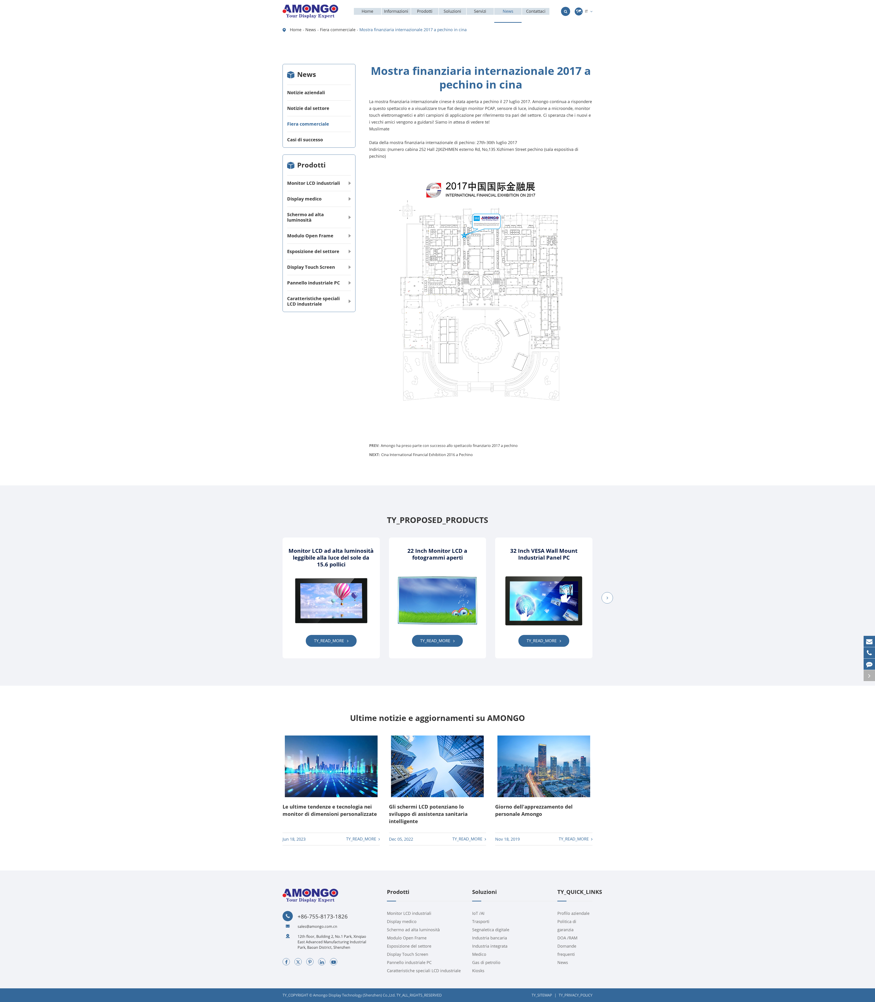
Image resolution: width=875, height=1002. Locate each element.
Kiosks (478, 970)
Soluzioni (484, 892)
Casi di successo (305, 140)
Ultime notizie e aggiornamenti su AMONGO (437, 718)
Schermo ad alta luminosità (305, 217)
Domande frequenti (566, 950)
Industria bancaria (489, 938)
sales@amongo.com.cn (317, 926)
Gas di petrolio (486, 962)
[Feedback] (869, 664)
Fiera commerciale (337, 29)
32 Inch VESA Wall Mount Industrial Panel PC (543, 554)
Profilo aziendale (573, 913)
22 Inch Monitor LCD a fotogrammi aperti (437, 554)
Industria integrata (489, 946)
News (310, 29)
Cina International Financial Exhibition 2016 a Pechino (427, 454)
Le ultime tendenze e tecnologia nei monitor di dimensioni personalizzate (330, 810)
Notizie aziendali (306, 92)
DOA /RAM (567, 938)
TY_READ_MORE (329, 640)
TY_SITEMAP (542, 995)
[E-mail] (869, 641)
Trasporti (480, 921)
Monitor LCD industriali (313, 183)
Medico (479, 954)
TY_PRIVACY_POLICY (575, 995)
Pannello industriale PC (313, 283)
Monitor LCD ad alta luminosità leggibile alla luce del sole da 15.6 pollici (331, 557)
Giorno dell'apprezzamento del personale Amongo (534, 810)
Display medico (304, 199)
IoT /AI (478, 913)
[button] (607, 598)
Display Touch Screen (311, 267)
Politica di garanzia (566, 925)
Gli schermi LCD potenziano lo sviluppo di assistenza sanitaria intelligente (428, 813)
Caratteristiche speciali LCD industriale (313, 301)
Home (295, 29)
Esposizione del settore (313, 251)
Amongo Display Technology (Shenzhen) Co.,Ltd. (354, 995)
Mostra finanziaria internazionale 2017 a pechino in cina (413, 29)
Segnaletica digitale (490, 929)
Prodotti (311, 165)
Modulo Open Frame (310, 236)
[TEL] (869, 652)
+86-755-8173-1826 (323, 916)
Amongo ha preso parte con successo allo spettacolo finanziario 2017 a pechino (449, 445)
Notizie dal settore (308, 108)
